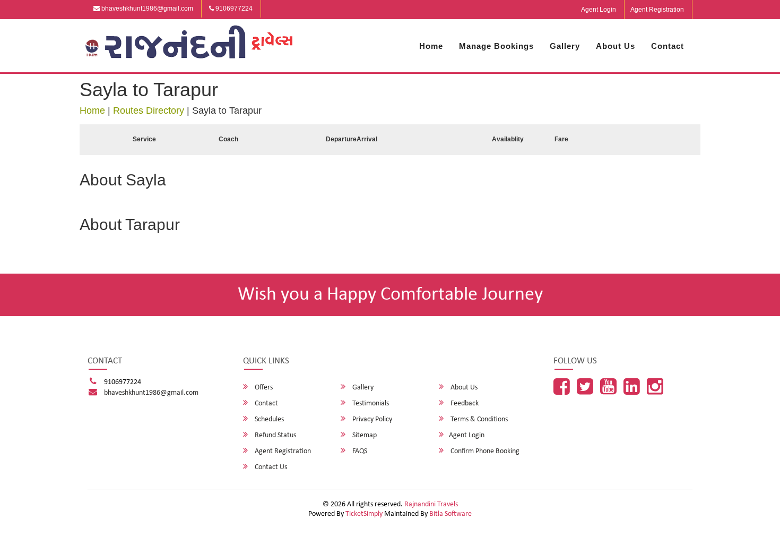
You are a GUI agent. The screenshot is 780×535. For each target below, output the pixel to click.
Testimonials (370, 403)
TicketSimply (364, 514)
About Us (615, 45)
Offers (263, 388)
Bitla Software (450, 514)
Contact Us (270, 467)
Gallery (565, 45)
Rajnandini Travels (431, 504)
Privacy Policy (371, 419)
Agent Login (598, 9)
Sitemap (364, 435)
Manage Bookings (496, 45)
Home (431, 45)
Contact (667, 45)
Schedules (268, 419)
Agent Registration (657, 9)
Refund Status (274, 435)
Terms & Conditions (478, 419)
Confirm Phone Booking (484, 451)
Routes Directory (148, 110)
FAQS (359, 451)
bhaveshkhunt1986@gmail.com (146, 8)
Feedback (464, 403)
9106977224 (233, 8)
